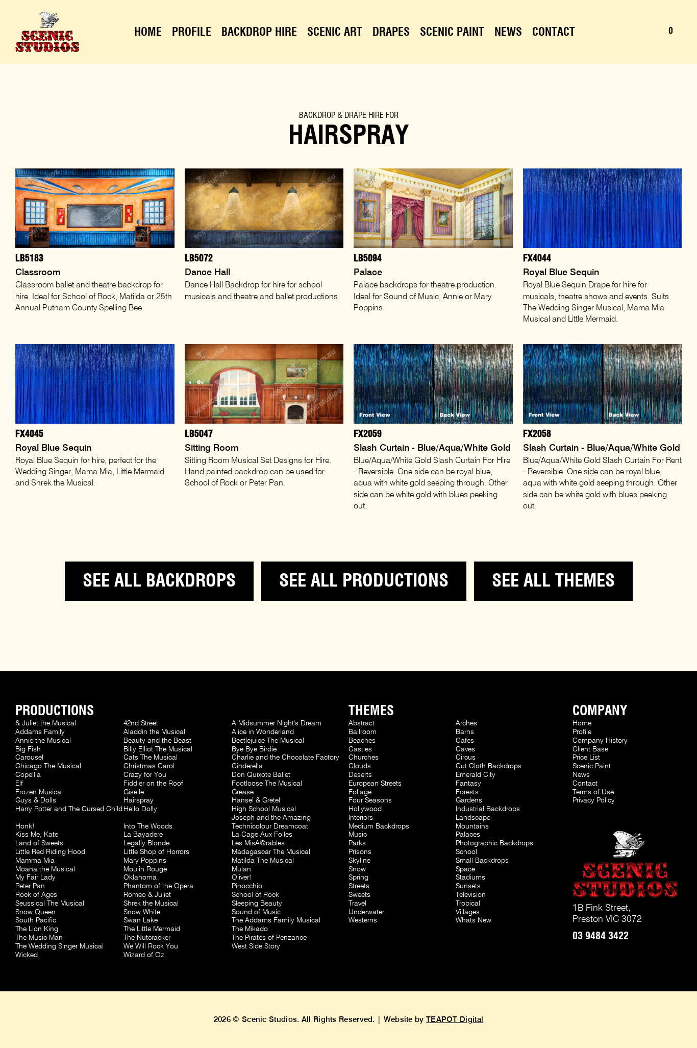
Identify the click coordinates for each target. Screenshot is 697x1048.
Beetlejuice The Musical (268, 740)
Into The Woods (147, 826)
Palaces (468, 834)
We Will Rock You (150, 946)
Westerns (362, 920)
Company (599, 711)
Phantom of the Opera (158, 886)
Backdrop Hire (259, 32)
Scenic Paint (452, 32)
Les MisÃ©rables (258, 843)
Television (471, 894)
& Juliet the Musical (45, 723)
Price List (586, 757)
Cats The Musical (150, 757)
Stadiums (470, 877)
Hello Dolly (140, 809)
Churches (363, 757)
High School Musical (264, 809)
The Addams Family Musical (276, 920)
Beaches (362, 740)
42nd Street (140, 723)
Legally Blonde (146, 843)
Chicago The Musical (48, 766)
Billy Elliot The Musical (157, 749)
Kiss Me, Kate (36, 834)
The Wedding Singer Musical (59, 946)
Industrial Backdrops (488, 809)
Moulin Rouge (145, 869)
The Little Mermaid (151, 929)
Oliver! (241, 877)
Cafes (465, 740)
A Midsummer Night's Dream (276, 723)
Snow (357, 869)
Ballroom (362, 732)
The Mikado (250, 929)
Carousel (29, 757)
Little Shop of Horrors (156, 852)
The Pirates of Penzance (269, 937)
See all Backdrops (159, 581)
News (508, 32)
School (466, 852)
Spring (358, 877)
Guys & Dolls (35, 800)
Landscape (473, 817)
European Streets (375, 783)
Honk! (24, 826)
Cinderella (247, 766)
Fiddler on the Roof (153, 783)
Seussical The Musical (49, 903)
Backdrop (317, 115)
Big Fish (28, 749)
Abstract (361, 723)
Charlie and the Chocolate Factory (285, 757)
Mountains (472, 826)
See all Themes (553, 581)
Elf (19, 783)
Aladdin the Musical (154, 732)
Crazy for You (144, 774)
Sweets (359, 894)
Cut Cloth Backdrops (488, 766)
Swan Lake (140, 920)
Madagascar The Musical (271, 852)
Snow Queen (35, 912)
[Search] (633, 32)
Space (465, 869)
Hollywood (365, 809)
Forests (467, 792)
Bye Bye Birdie (254, 749)
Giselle (133, 792)
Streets (358, 886)
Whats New (473, 920)
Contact (553, 32)
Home (148, 32)
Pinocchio (247, 886)
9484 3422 (600, 936)
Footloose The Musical (267, 783)
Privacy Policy (593, 800)
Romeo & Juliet (147, 894)
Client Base (590, 749)
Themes (371, 711)
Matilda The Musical (263, 860)
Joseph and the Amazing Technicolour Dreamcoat (271, 822)
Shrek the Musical (151, 903)
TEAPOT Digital (454, 1019)
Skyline (359, 860)
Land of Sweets (39, 843)
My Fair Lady (35, 877)
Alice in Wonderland (263, 732)
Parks (357, 843)
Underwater (366, 912)
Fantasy (468, 783)
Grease (243, 792)
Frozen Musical (39, 792)
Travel (357, 903)
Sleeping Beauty (257, 903)
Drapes (391, 32)
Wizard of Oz (143, 955)
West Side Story (256, 946)
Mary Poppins (144, 860)
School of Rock (255, 894)
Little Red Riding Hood (50, 852)
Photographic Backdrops (494, 843)
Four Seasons (370, 800)
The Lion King (36, 929)
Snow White (141, 912)
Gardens (469, 800)
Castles (360, 749)
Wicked (26, 955)
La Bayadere (143, 834)
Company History (600, 740)
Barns (465, 732)
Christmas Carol (149, 766)
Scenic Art (334, 32)
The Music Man (39, 937)
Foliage (359, 792)
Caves (465, 749)
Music (357, 834)
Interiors (360, 817)
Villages (468, 912)
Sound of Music (256, 912)
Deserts (360, 774)
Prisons (359, 852)
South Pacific (35, 920)
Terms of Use (593, 792)
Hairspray (138, 800)
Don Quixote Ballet (261, 774)
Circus (466, 757)
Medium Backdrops (378, 826)
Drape (355, 115)
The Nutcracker (146, 937)
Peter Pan (30, 886)
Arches (466, 723)
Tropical (468, 903)
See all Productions (364, 581)
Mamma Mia (35, 860)
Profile (191, 32)
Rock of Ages (36, 894)
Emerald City (475, 774)
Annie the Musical (43, 740)
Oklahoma (140, 877)
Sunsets (468, 886)
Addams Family (40, 732)
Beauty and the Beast (157, 740)
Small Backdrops (482, 860)
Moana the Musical (45, 869)
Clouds (359, 766)
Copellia (28, 774)
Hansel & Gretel (256, 800)
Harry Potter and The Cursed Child (68, 809)
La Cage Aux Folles (262, 834)
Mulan (241, 869)
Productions (54, 711)
